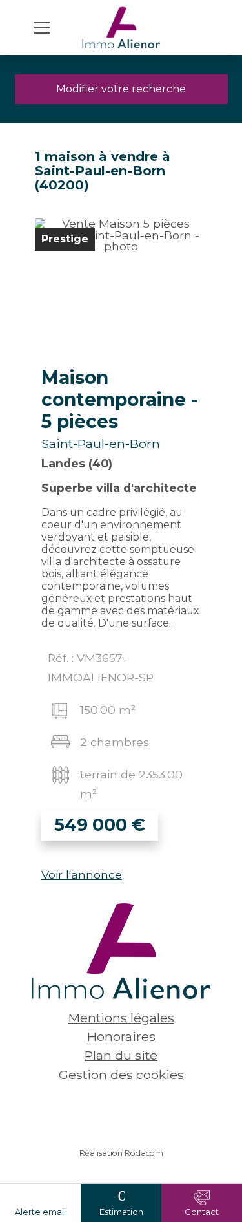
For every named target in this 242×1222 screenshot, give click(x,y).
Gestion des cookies (121, 1074)
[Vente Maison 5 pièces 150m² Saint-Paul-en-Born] (121, 289)
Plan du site (121, 1055)
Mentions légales (121, 1017)
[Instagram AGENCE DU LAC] (141, 1112)
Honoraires (121, 1036)
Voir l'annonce (81, 874)
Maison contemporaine (119, 400)
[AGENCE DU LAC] (121, 27)
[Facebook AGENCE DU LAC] (102, 1112)
